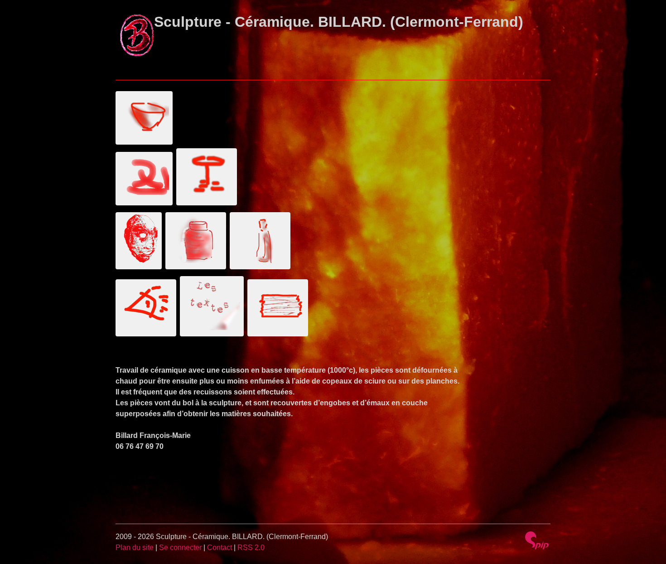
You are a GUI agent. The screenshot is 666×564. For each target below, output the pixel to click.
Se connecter (180, 547)
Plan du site (135, 547)
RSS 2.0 (251, 547)
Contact (219, 547)
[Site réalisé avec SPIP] (536, 540)
